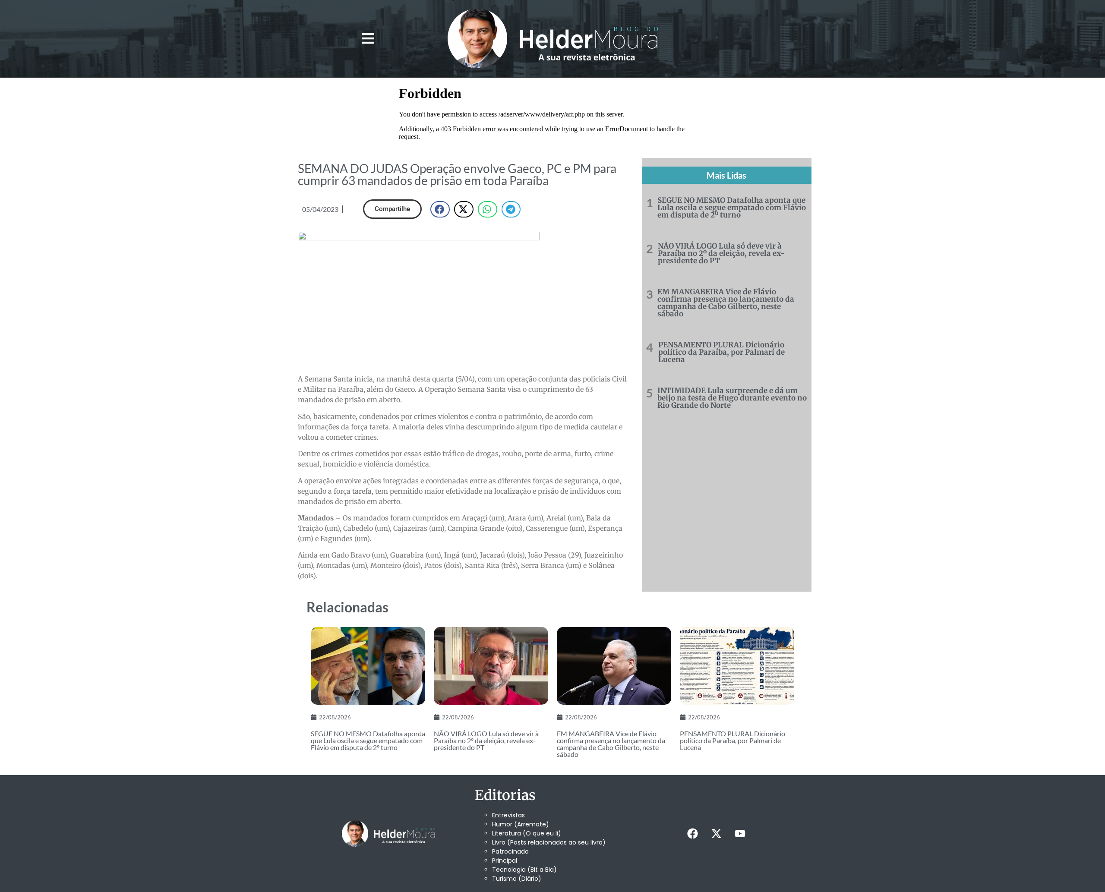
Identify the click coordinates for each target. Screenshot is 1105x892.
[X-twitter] (716, 833)
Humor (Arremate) (520, 824)
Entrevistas (508, 815)
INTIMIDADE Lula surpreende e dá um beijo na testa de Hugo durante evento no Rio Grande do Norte (732, 398)
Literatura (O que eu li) (526, 833)
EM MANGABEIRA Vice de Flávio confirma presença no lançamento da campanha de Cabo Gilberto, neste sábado (725, 302)
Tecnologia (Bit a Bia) (524, 869)
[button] (368, 38)
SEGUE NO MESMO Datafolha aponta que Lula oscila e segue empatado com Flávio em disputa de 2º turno (731, 207)
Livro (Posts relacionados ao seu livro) (549, 842)
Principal (504, 860)
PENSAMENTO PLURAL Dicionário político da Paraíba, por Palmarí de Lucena (721, 352)
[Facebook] (692, 833)
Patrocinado (510, 851)
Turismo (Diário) (516, 878)
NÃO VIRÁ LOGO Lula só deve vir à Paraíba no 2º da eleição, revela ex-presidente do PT (721, 253)
